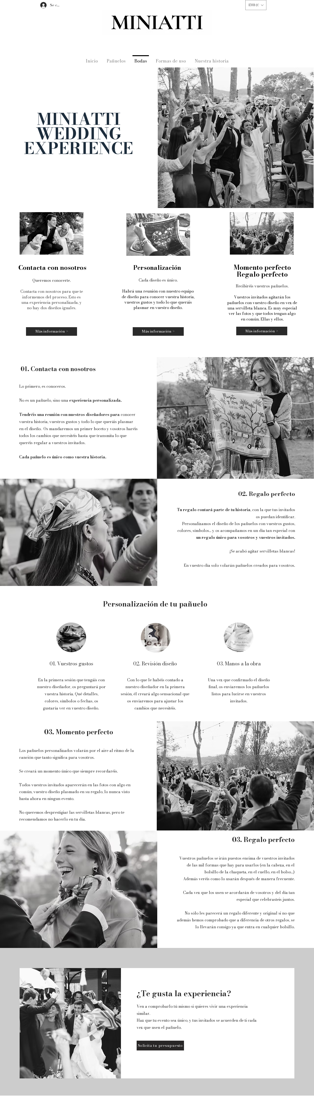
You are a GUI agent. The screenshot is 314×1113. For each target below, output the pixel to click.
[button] (255, 5)
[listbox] (255, 5)
